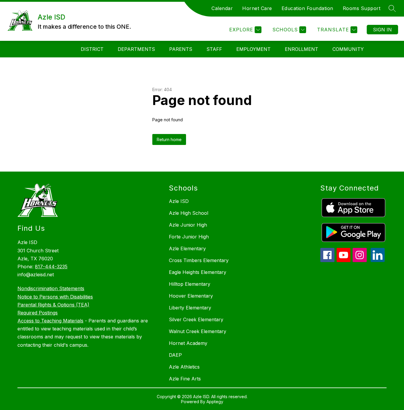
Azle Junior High (188, 225)
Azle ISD (179, 201)
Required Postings (37, 313)
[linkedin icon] (378, 260)
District (92, 49)
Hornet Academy (188, 343)
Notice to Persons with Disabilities (55, 297)
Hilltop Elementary (189, 284)
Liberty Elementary (190, 308)
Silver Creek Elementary (196, 319)
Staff (214, 49)
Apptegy (214, 401)
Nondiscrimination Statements (50, 288)
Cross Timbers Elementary (199, 260)
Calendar (222, 8)
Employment (253, 49)
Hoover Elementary (191, 296)
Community (348, 49)
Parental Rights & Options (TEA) (53, 305)
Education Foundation (307, 8)
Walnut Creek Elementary (197, 331)
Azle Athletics (184, 367)
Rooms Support (362, 8)
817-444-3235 (51, 266)
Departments (136, 49)
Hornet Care (257, 8)
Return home (169, 139)
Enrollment (301, 49)
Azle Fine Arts (185, 379)
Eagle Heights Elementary (197, 272)
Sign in (382, 30)
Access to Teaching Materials (50, 321)
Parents (180, 49)
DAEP (175, 355)
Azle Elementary (187, 248)
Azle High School (188, 213)
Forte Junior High (189, 237)
